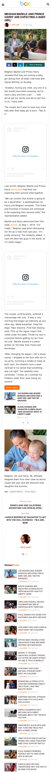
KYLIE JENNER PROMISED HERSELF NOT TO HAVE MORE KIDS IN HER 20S (31, 754)
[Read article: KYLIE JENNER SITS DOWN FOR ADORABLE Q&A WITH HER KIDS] (10, 617)
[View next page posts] (28, 423)
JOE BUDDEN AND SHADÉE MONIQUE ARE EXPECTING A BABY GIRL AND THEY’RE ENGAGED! (29, 397)
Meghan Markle (16, 491)
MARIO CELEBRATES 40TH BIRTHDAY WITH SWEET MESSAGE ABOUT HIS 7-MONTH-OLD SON (32, 713)
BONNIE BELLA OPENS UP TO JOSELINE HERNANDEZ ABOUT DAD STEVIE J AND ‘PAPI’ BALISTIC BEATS (31, 685)
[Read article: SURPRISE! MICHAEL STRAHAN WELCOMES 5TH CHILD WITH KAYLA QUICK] (10, 699)
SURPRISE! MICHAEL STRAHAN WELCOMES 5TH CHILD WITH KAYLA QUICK (31, 699)
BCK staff (15, 25)
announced (17, 189)
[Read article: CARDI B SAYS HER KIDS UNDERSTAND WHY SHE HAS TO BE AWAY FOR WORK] (10, 767)
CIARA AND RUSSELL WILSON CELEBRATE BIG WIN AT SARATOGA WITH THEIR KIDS (31, 604)
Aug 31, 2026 (23, 404)
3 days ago (34, 648)
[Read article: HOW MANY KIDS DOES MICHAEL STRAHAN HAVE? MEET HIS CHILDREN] (10, 671)
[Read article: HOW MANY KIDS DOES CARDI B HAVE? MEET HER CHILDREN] (10, 630)
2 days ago (34, 633)
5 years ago (28, 25)
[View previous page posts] (23, 423)
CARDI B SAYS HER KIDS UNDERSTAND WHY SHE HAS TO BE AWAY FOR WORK (32, 767)
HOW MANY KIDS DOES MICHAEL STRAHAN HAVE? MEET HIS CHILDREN (29, 671)
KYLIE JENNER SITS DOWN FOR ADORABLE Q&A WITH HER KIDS (32, 615)
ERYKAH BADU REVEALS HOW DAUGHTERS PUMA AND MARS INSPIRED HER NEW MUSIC (31, 642)
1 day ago (33, 620)
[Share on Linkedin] (20, 65)
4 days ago (34, 677)
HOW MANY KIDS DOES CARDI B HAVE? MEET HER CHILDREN (32, 628)
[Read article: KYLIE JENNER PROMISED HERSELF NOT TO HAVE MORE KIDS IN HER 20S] (10, 754)
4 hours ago (34, 597)
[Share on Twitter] (14, 65)
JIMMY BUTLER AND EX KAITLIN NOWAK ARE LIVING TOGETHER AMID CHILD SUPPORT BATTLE (32, 741)
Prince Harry (30, 491)
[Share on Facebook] (9, 65)
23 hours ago (35, 610)
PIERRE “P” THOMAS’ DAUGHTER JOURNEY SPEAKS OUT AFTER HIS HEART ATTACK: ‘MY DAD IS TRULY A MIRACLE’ (32, 656)
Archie (13, 224)
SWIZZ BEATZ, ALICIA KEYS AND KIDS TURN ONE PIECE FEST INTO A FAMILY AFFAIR (32, 728)
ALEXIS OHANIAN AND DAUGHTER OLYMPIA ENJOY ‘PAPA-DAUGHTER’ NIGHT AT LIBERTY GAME (29, 410)
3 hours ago (34, 581)
